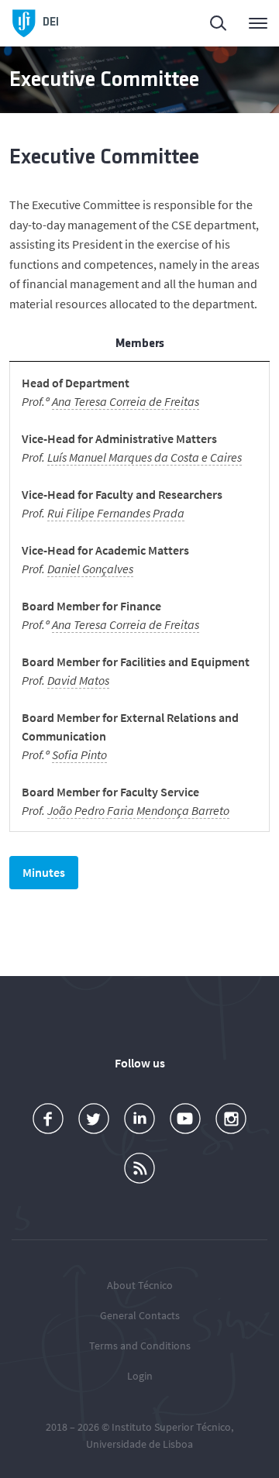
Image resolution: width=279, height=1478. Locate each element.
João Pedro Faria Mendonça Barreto (138, 810)
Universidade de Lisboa (139, 1444)
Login (140, 1376)
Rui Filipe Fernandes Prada (115, 513)
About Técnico (140, 1285)
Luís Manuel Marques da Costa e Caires (144, 457)
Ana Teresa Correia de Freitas (125, 401)
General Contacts (140, 1315)
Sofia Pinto (79, 754)
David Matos (78, 680)
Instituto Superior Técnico (171, 1427)
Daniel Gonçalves (90, 568)
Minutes (43, 872)
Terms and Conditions (140, 1346)
